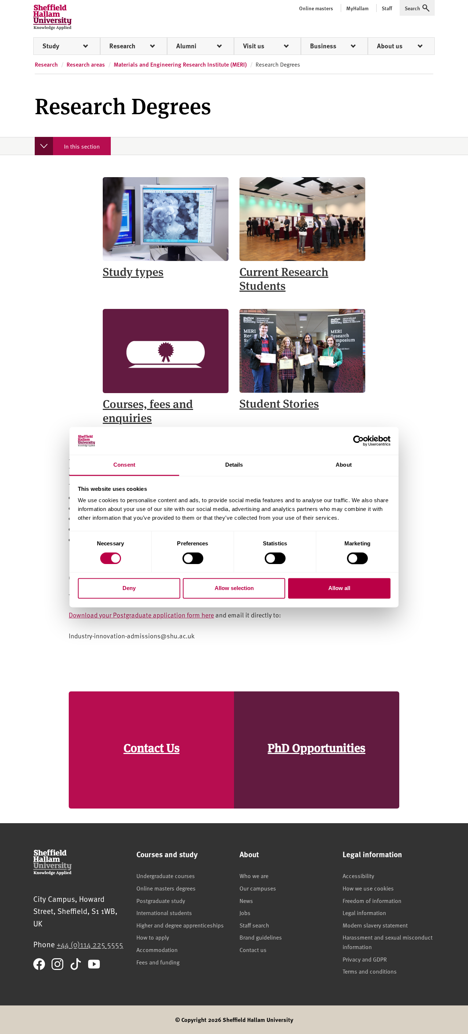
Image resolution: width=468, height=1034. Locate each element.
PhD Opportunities (316, 747)
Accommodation (157, 949)
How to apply (152, 937)
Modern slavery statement (375, 925)
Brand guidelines (260, 937)
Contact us (253, 949)
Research (122, 46)
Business (323, 46)
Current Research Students (283, 278)
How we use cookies (368, 888)
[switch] (192, 558)
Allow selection (234, 588)
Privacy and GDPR (365, 959)
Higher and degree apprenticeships (180, 925)
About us (390, 46)
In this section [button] (82, 146)
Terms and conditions (370, 971)
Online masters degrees (166, 888)
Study (50, 46)
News (246, 900)
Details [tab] (234, 465)
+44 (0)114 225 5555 (90, 944)
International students (164, 912)
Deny (129, 588)
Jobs (244, 912)
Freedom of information (372, 900)
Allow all (339, 588)
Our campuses (257, 888)
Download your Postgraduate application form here (141, 614)
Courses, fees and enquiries (148, 410)
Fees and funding (158, 962)
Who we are (253, 875)
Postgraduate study (160, 900)
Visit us (253, 46)
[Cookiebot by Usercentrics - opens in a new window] (358, 440)
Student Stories (279, 403)
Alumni (186, 46)
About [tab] (344, 465)
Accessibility (358, 875)
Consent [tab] (124, 465)
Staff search (254, 925)
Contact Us (152, 747)
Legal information (364, 912)
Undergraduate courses (165, 875)
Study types (133, 271)
